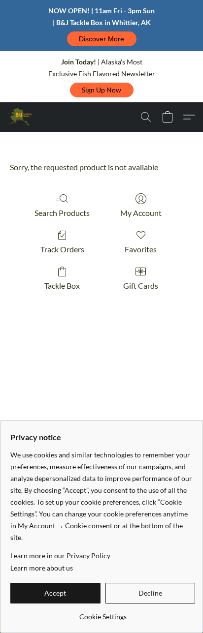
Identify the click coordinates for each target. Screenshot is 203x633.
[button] (101, 38)
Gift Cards (140, 285)
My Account (141, 212)
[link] (102, 613)
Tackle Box (62, 285)
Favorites (141, 249)
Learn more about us (41, 568)
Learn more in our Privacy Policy (60, 555)
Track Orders (62, 249)
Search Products (62, 212)
